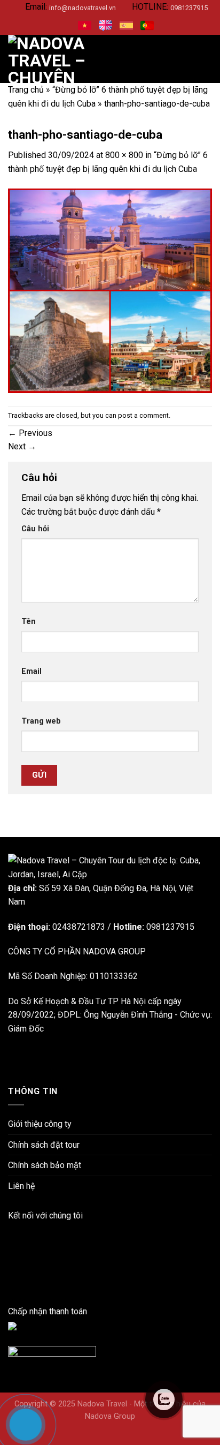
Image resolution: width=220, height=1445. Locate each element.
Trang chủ (26, 90)
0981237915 (189, 8)
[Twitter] (11, 1284)
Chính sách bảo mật (44, 1165)
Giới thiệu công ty (40, 1124)
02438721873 (78, 927)
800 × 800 (124, 155)
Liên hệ (21, 1186)
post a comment (143, 415)
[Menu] (205, 59)
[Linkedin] (11, 1243)
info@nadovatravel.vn (82, 8)
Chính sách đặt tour (44, 1145)
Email (31, 671)
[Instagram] (11, 1257)
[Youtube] (11, 1271)
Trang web (41, 721)
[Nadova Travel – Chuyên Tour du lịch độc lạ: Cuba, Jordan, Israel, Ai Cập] (110, 867)
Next (22, 446)
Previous (30, 433)
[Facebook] (11, 1229)
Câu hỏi (35, 528)
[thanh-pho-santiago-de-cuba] (110, 290)
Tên (28, 621)
